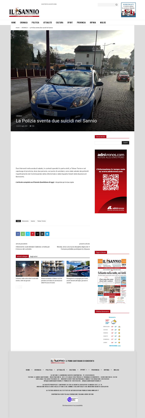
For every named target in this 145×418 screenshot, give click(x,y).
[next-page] (20, 287)
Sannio (33, 221)
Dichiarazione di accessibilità (72, 405)
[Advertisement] (80, 12)
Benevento (25, 221)
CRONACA (25, 28)
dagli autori (33, 256)
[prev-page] (17, 287)
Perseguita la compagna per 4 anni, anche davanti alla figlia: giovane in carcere (77, 281)
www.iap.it (95, 390)
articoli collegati (22, 256)
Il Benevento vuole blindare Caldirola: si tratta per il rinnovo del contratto (33, 248)
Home (18, 28)
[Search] (116, 4)
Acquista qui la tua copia (65, 182)
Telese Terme (41, 221)
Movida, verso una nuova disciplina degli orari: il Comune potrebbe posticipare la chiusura (73, 248)
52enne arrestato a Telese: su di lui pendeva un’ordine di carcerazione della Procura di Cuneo (51, 281)
